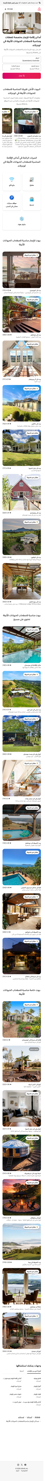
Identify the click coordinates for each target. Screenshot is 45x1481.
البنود (17, 1471)
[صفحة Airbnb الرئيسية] (39, 9)
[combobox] (21, 60)
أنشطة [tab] (22, 1371)
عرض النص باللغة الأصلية (10, 3)
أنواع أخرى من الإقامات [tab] (34, 1371)
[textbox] (31, 68)
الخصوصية (24, 1471)
